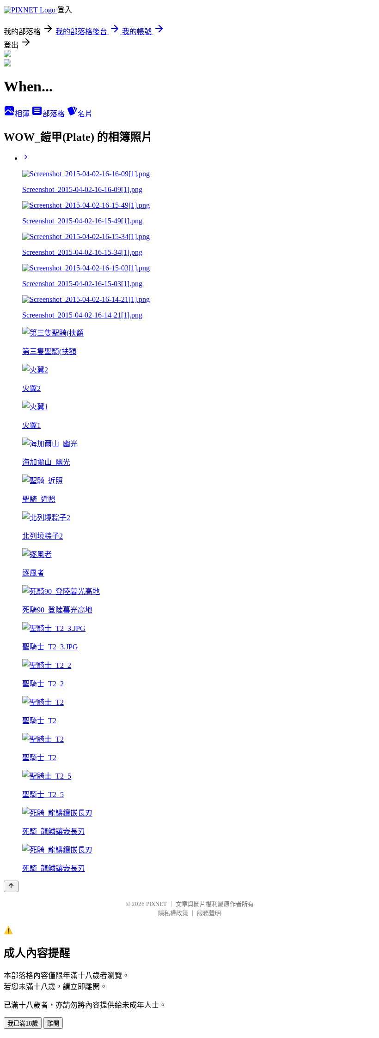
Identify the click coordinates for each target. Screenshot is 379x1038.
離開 (53, 1023)
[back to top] (11, 886)
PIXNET (156, 903)
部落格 (55, 114)
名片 (85, 114)
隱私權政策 (173, 913)
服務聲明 (209, 913)
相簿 (23, 114)
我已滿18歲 (22, 1023)
